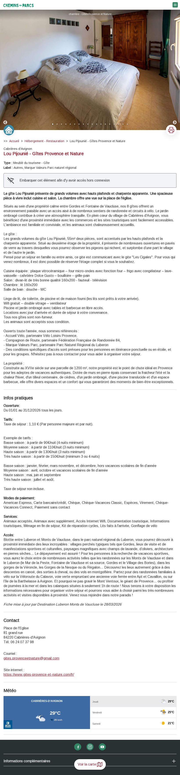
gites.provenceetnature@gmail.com (31, 658)
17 (123, 124)
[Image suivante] (174, 70)
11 (96, 124)
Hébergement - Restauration (44, 141)
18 (127, 124)
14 (110, 124)
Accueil (14, 141)
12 (101, 124)
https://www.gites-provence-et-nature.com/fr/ (39, 674)
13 (105, 124)
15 (114, 124)
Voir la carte (87, 764)
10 (92, 124)
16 (118, 124)
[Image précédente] (5, 70)
